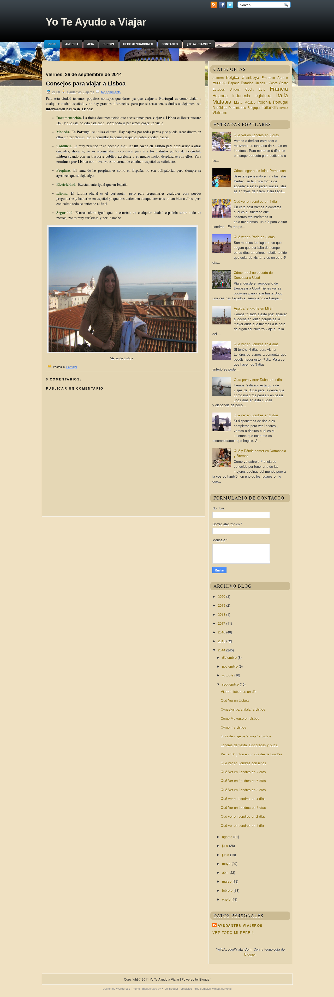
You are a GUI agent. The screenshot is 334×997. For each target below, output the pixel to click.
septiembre (231, 684)
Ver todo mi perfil (233, 932)
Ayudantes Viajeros (240, 925)
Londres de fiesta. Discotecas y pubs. (249, 744)
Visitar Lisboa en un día (239, 691)
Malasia (221, 101)
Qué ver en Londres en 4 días (256, 343)
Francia (279, 88)
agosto (227, 836)
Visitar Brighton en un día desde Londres (251, 754)
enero (226, 899)
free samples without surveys (213, 988)
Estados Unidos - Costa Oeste (264, 82)
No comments (111, 92)
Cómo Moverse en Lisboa (240, 718)
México (249, 102)
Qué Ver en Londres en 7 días (243, 771)
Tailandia (270, 107)
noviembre (230, 666)
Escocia (219, 82)
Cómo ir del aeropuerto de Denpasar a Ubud (253, 275)
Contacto (170, 44)
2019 (222, 605)
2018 (222, 614)
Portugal (71, 366)
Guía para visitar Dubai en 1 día (258, 379)
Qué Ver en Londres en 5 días (256, 134)
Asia (90, 44)
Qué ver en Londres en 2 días (256, 415)
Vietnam (219, 112)
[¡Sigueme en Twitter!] (230, 6)
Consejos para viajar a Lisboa (86, 83)
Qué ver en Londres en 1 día (255, 201)
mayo (226, 863)
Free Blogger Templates (177, 988)
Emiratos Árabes (274, 77)
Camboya (250, 77)
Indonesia (241, 95)
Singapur (254, 107)
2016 (222, 632)
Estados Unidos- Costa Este (238, 89)
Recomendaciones (138, 44)
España (234, 82)
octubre (228, 675)
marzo (227, 881)
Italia (282, 95)
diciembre (230, 657)
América (72, 44)
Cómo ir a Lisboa (233, 727)
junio (226, 854)
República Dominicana (229, 107)
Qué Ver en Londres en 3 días (243, 807)
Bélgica (232, 77)
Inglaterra (263, 95)
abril (225, 872)
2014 (222, 650)
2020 (222, 596)
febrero (228, 890)
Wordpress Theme (128, 988)
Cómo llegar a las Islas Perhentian (260, 170)
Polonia (264, 102)
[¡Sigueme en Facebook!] (222, 6)
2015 (222, 640)
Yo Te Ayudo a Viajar (96, 22)
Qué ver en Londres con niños (243, 762)
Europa (109, 44)
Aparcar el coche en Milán (253, 308)
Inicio (52, 44)
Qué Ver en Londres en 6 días (243, 780)
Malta (238, 102)
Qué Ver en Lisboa (235, 700)
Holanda (220, 95)
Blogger (249, 954)
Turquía (283, 108)
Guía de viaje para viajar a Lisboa (246, 736)
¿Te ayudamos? (199, 44)
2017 (222, 623)
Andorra (218, 78)
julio (225, 845)
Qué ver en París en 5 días (254, 236)
